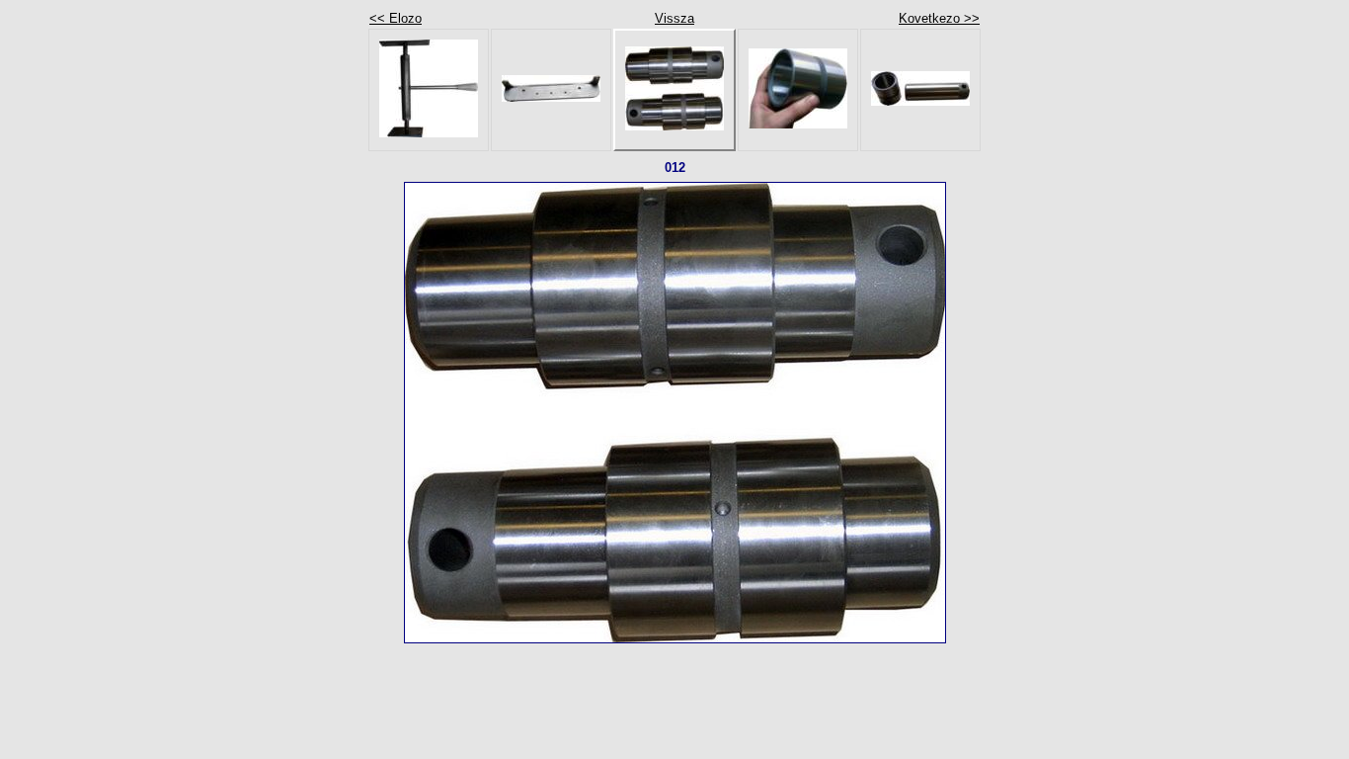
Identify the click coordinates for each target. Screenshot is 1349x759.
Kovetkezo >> (939, 18)
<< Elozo (395, 18)
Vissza (674, 18)
